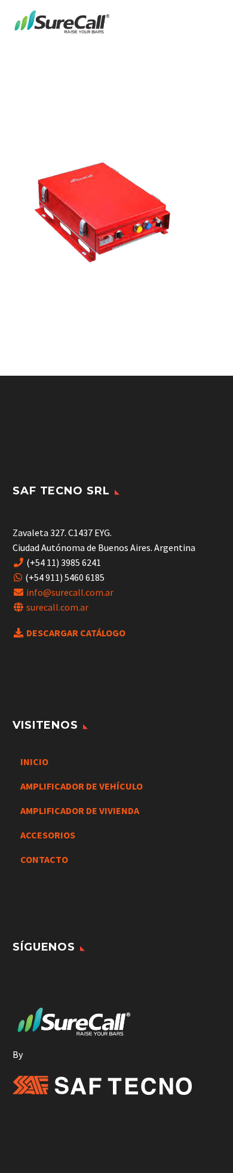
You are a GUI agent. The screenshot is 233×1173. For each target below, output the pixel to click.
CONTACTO (44, 859)
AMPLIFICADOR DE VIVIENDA (79, 810)
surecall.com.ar (57, 607)
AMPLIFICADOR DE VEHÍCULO (81, 786)
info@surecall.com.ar (70, 592)
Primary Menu (209, 23)
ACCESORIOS (47, 835)
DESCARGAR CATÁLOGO (75, 633)
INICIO (34, 761)
